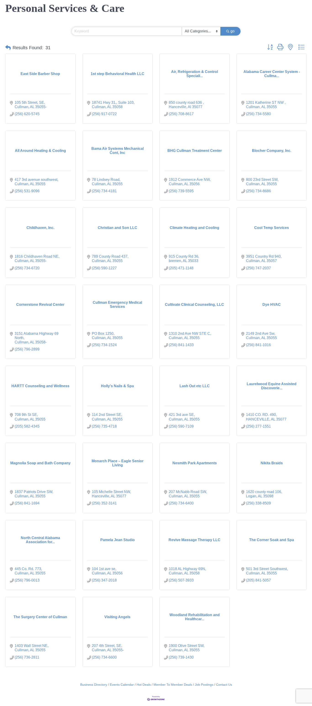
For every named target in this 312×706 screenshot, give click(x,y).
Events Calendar (122, 684)
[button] (8, 48)
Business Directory (93, 684)
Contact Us (224, 684)
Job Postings (204, 684)
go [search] (232, 31)
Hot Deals (144, 684)
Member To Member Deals (172, 684)
